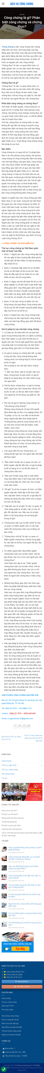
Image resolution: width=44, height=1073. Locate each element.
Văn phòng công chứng (10, 1016)
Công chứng (7, 47)
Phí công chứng (23, 986)
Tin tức (22, 14)
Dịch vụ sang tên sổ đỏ (10, 1020)
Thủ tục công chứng (10, 770)
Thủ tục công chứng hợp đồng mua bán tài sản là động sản (33, 738)
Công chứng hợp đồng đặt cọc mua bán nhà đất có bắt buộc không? (24, 858)
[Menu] (3, 4)
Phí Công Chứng (8, 774)
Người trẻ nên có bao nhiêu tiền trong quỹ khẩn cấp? (24, 905)
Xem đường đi (22, 982)
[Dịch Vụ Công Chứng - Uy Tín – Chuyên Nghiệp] (22, 3)
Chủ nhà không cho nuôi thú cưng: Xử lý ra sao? (25, 924)
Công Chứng (14, 1068)
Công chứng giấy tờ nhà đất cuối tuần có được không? (24, 877)
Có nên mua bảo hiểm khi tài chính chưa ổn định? (24, 895)
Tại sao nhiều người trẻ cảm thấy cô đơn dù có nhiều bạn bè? (24, 886)
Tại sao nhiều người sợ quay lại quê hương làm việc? (25, 914)
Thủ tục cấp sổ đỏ (9, 765)
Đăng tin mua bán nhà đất (11, 1035)
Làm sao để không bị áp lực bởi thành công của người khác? (23, 867)
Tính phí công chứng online (11, 1031)
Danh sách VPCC (8, 1006)
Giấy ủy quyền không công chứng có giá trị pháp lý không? (25, 848)
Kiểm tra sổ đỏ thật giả (10, 1023)
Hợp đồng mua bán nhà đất (12, 1027)
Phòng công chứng (26, 1068)
